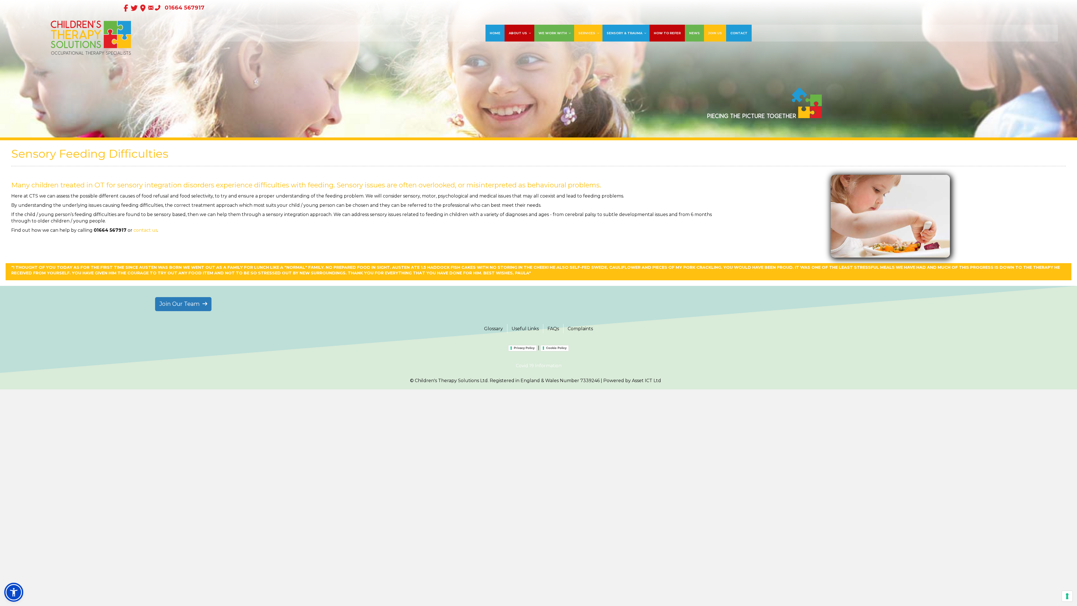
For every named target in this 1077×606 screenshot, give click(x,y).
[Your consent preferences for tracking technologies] (1067, 596)
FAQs (553, 328)
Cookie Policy (556, 348)
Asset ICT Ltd (646, 380)
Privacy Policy (524, 348)
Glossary (493, 328)
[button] (14, 592)
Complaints (580, 328)
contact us (145, 230)
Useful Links (525, 328)
